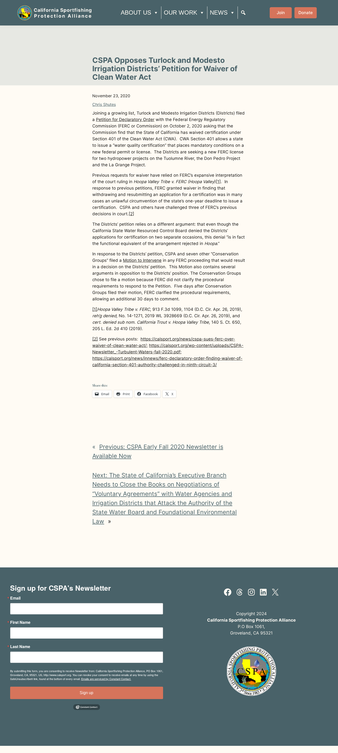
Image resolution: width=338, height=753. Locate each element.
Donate (305, 12)
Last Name (20, 647)
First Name (20, 622)
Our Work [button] (180, 12)
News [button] (219, 12)
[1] (218, 181)
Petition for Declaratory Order (125, 119)
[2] (131, 213)
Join (281, 12)
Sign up (86, 693)
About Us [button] (136, 12)
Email (15, 598)
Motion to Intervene (142, 260)
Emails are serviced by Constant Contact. (106, 679)
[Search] (243, 12)
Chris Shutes (104, 104)
